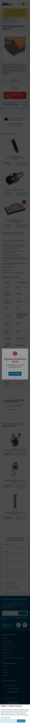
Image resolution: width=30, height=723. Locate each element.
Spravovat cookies (6, 717)
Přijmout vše (21, 720)
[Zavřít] (26, 351)
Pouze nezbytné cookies (8, 720)
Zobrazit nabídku (15, 373)
